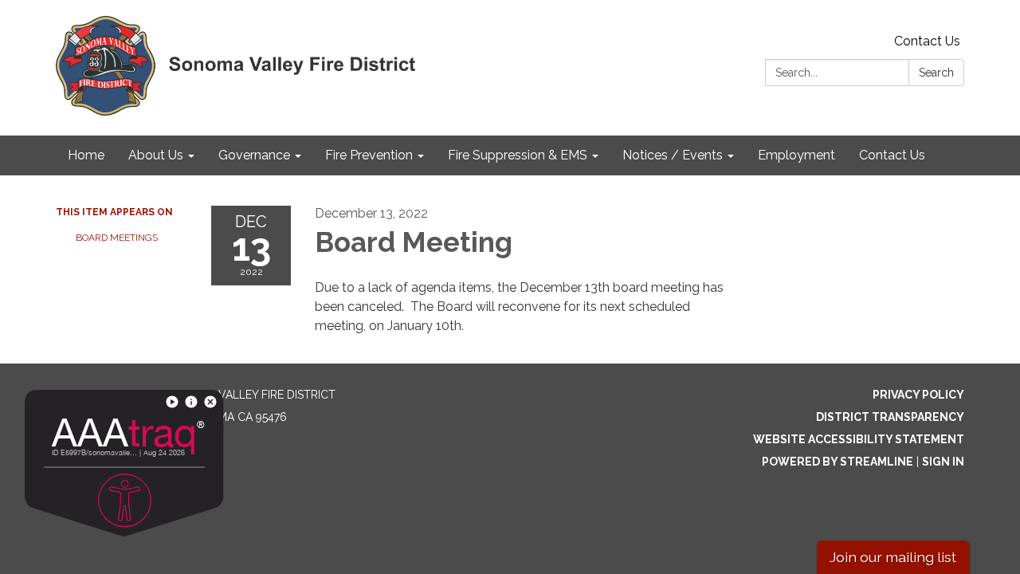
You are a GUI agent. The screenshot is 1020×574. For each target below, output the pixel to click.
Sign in (943, 461)
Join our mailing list (893, 556)
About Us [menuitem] (155, 155)
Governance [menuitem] (254, 155)
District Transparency (890, 417)
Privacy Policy (918, 394)
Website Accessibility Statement (858, 439)
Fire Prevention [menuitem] (369, 155)
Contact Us (927, 41)
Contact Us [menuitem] (892, 155)
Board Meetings (117, 237)
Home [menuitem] (86, 155)
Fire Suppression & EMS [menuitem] (517, 155)
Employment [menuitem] (796, 155)
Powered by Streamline (837, 461)
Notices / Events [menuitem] (672, 155)
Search (936, 72)
